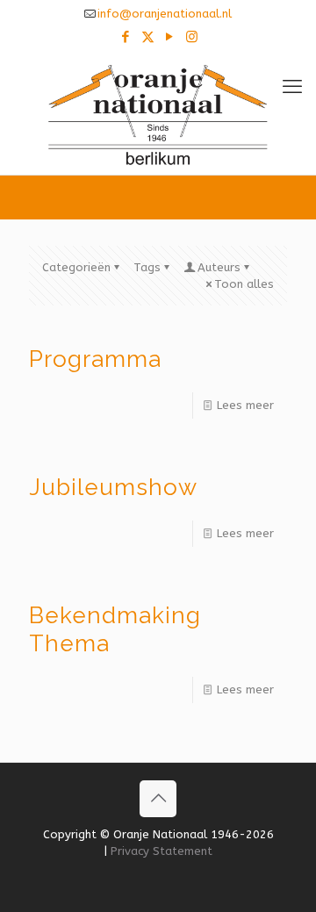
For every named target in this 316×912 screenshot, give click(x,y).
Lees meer (245, 405)
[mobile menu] (292, 87)
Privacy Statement (161, 851)
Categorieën (76, 267)
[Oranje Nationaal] (158, 113)
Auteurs (219, 267)
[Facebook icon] (126, 37)
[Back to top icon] (158, 798)
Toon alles (244, 284)
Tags (147, 267)
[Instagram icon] (191, 37)
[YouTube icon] (169, 37)
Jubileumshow (113, 487)
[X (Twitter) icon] (147, 37)
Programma (95, 359)
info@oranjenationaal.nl (164, 13)
